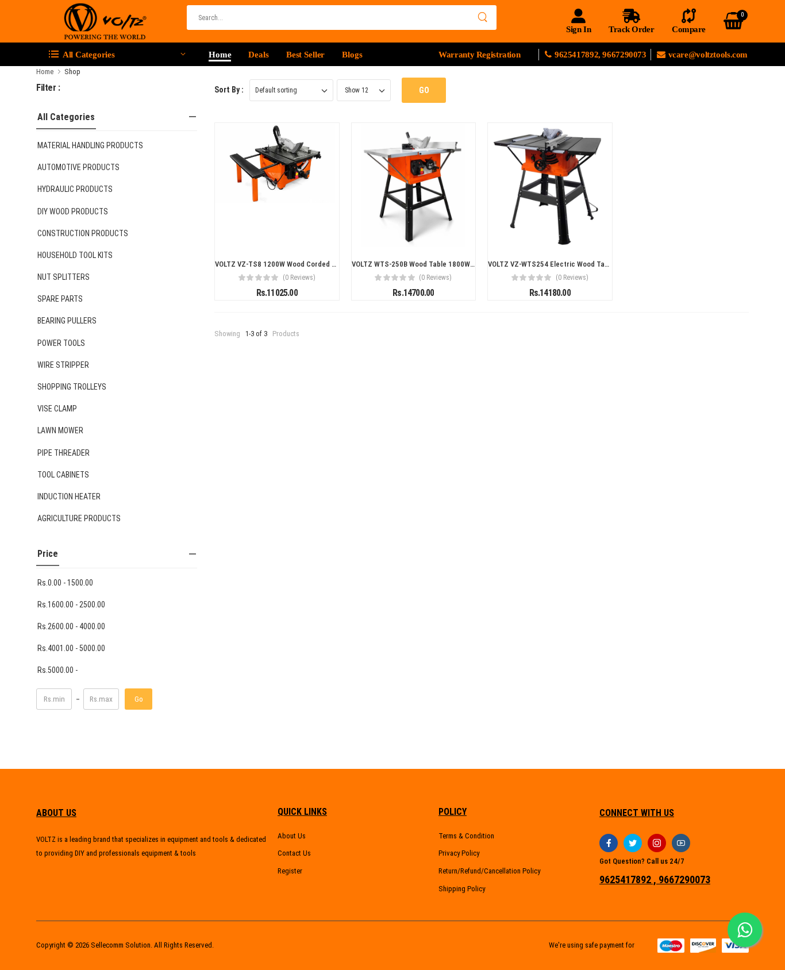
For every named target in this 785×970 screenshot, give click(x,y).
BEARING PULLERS (67, 320)
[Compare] (297, 234)
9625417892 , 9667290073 (654, 880)
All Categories (66, 116)
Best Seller (305, 54)
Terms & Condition (466, 836)
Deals (258, 54)
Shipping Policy (461, 888)
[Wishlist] (277, 234)
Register (290, 871)
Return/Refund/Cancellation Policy (489, 871)
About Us (292, 836)
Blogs (352, 54)
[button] (116, 55)
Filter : (48, 87)
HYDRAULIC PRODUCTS (75, 189)
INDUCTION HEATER (69, 496)
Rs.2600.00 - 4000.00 (71, 626)
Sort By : (229, 89)
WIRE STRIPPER (63, 364)
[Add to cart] (256, 234)
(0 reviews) (299, 277)
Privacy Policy (458, 853)
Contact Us (294, 853)
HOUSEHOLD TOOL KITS (75, 255)
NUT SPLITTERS (63, 277)
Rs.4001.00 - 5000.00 (71, 648)
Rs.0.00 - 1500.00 (65, 582)
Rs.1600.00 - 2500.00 (71, 604)
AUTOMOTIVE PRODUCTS (78, 167)
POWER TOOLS (61, 343)
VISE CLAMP (57, 408)
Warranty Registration (479, 54)
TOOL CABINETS (63, 474)
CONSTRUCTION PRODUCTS (82, 233)
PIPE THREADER (63, 452)
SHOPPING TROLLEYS (71, 386)
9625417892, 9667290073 (603, 54)
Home (220, 54)
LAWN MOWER (60, 430)
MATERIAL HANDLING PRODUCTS (90, 145)
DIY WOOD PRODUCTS (72, 211)
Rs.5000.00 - (57, 670)
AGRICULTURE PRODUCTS (79, 518)
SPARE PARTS (60, 298)
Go (138, 699)
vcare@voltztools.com (708, 54)
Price (47, 553)
